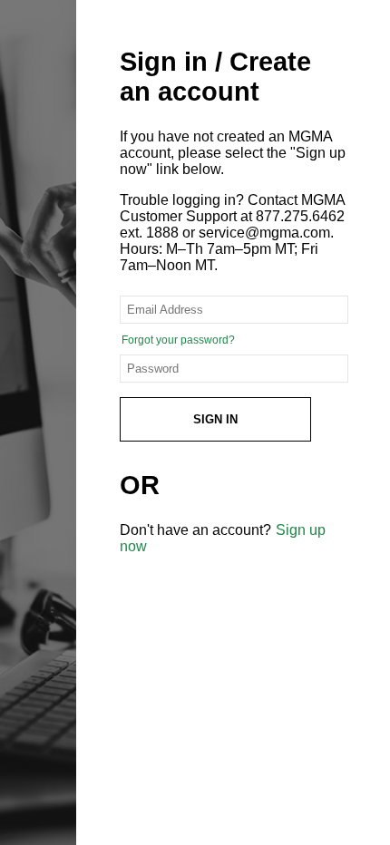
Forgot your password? (178, 340)
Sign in (215, 419)
